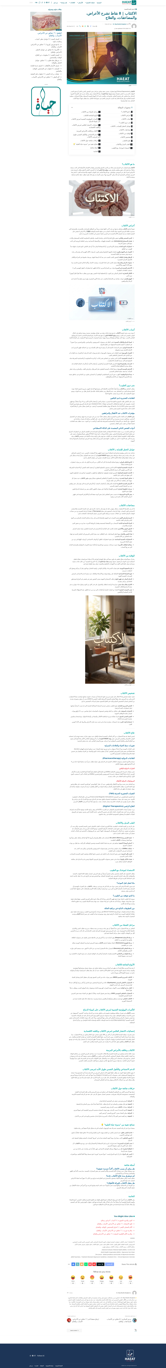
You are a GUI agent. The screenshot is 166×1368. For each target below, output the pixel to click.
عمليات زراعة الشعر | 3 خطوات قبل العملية (45, 74)
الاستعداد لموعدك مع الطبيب (121, 148)
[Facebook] (49, 2)
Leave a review (73, 1330)
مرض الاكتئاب (122, 1247)
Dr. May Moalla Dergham (119, 24)
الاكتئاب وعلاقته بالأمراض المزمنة (87, 131)
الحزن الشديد (81, 1242)
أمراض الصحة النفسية (129, 9)
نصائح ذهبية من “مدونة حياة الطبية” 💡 (85, 144)
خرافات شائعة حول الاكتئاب (89, 140)
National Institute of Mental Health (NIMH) (114, 1250)
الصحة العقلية (124, 1244)
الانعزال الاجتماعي (98, 1242)
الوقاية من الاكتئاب (125, 133)
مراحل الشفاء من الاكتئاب (89, 112)
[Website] (68, 1293)
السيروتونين (132, 1244)
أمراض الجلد (59, 30)
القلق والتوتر (117, 1244)
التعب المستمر (89, 1242)
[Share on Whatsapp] (85, 26)
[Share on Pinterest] (90, 1264)
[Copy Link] (80, 26)
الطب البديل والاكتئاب (123, 144)
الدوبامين (75, 1242)
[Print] (73, 1264)
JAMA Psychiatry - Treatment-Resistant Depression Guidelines (89, 1257)
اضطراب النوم (107, 1242)
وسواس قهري (106, 1247)
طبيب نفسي (103, 1244)
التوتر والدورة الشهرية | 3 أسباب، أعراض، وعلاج (116, 1220)
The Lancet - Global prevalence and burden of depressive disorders (115, 1254)
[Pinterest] (47, 2)
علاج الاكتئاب (126, 141)
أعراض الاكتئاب (126, 115)
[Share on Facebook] (90, 26)
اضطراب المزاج (115, 1242)
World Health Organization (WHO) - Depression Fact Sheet (118, 1252)
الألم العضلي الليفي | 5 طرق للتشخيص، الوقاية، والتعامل (114, 1227)
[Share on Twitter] (88, 26)
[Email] (82, 26)
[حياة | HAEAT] (129, 2)
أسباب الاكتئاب (126, 119)
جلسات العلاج (109, 1244)
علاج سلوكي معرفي (87, 1244)
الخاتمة (95, 151)
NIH (88, 231)
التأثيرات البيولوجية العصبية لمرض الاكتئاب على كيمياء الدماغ (85, 120)
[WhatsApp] (45, 2)
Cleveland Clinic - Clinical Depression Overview (121, 1257)
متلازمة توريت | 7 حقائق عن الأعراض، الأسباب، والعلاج (114, 1230)
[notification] (42, 2)
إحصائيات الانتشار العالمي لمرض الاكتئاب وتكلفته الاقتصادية (86, 126)
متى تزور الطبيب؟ (125, 122)
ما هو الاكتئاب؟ (126, 112)
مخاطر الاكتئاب (131, 1247)
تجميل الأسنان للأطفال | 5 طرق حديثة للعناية (44, 66)
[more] (51, 2)
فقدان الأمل (78, 1244)
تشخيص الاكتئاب (125, 137)
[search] (39, 2)
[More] (77, 26)
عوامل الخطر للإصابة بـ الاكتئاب (120, 126)
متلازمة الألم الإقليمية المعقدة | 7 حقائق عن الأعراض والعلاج (112, 1234)
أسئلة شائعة (94, 148)
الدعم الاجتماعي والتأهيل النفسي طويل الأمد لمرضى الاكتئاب (86, 135)
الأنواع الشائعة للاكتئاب (91, 115)
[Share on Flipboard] (94, 1264)
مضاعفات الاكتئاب (125, 130)
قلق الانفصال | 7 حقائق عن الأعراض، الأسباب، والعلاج (114, 1224)
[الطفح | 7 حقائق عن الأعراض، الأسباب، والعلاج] (46, 21)
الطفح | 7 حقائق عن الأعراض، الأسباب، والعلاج (49, 34)
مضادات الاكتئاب (114, 1247)
